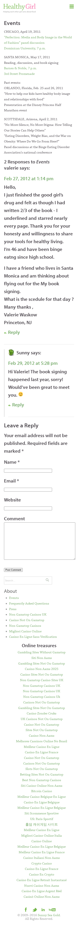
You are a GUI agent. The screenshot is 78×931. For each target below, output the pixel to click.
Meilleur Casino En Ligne (41, 747)
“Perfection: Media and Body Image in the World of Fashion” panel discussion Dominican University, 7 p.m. (38, 43)
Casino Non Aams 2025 (41, 669)
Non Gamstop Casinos (25, 626)
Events (14, 598)
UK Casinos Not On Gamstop (42, 719)
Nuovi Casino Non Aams (41, 886)
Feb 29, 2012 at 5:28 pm (33, 363)
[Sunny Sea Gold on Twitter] (35, 909)
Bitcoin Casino (41, 791)
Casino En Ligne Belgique (41, 802)
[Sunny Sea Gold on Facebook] (26, 909)
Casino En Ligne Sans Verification (33, 637)
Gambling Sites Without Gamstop (41, 652)
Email (11, 481)
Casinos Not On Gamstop (41, 702)
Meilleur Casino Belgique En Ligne (41, 797)
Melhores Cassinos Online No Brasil (41, 741)
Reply (13, 332)
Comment (14, 518)
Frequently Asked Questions (29, 603)
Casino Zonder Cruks (41, 713)
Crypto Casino (41, 863)
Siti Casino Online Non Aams (41, 786)
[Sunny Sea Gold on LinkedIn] (43, 909)
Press (13, 609)
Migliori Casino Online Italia (41, 836)
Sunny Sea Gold (49, 915)
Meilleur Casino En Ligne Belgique (41, 808)
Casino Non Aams (41, 736)
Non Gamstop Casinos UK (27, 614)
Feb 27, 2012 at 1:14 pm (29, 178)
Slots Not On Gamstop (41, 769)
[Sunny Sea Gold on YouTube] (52, 909)
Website (12, 500)
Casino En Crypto (41, 874)
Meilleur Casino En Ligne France (42, 852)
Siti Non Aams (41, 658)
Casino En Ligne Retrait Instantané (42, 880)
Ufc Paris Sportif (41, 819)
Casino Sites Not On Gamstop (41, 674)
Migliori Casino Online (25, 631)
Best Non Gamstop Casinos (41, 780)
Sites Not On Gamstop (42, 730)
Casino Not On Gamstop (26, 620)
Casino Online (41, 841)
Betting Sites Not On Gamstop (41, 774)
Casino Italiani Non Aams (41, 858)
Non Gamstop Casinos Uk (41, 697)
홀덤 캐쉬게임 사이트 (41, 825)
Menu (71, 6)
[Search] (47, 580)
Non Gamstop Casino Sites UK (41, 680)
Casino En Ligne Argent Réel (42, 891)
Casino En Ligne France (41, 752)
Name (12, 462)
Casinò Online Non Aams (42, 897)
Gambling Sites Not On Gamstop (41, 663)
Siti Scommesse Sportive (41, 813)
